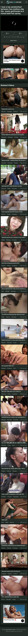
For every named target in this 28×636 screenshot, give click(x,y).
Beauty (3, 471)
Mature (15, 573)
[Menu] (2, 2)
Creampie (10, 163)
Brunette (4, 163)
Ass (3, 291)
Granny (16, 163)
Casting (9, 496)
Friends (16, 137)
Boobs (9, 214)
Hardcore (10, 368)
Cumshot (15, 239)
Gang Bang (16, 496)
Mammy (16, 111)
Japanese (10, 111)
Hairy (9, 394)
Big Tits (3, 111)
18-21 (3, 599)
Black (9, 188)
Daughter (11, 137)
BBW (3, 317)
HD (15, 368)
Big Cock (4, 188)
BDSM (3, 239)
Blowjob (8, 239)
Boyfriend (4, 137)
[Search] (26, 2)
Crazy (15, 342)
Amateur (4, 496)
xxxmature (15, 2)
